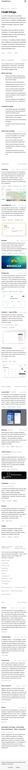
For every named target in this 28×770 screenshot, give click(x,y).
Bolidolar (4, 240)
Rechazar (10, 767)
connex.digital (4, 655)
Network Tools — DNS (6, 578)
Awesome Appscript (7, 587)
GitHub (3, 52)
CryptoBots (4, 483)
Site (2, 324)
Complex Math (4, 563)
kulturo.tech (4, 721)
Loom (25, 506)
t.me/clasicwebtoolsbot (7, 486)
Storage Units (4, 568)
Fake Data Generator (6, 581)
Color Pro (3, 573)
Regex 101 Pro (4, 570)
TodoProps (4, 169)
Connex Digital (5, 637)
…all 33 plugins (4, 583)
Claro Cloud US (6, 686)
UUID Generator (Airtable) (17, 590)
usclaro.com (4, 702)
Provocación (5, 660)
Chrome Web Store (8, 324)
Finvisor (3, 608)
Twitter (16, 52)
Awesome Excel (5, 590)
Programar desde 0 (6, 594)
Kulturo (3, 707)
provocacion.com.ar (6, 680)
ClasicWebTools (6, 1)
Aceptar (18, 767)
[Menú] (25, 1)
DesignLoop (5, 273)
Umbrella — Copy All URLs (9, 312)
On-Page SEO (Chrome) (20, 587)
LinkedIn (9, 52)
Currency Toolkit (5, 565)
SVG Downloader (6, 348)
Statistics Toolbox (5, 560)
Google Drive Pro (5, 576)
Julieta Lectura (6, 452)
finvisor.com (4, 631)
